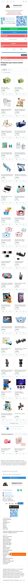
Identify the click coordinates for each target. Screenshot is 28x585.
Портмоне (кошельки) (8, 554)
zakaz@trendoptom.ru (10, 21)
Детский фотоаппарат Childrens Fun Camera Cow (20, 327)
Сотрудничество (6, 522)
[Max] (2, 23)
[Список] (2, 70)
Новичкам (5, 527)
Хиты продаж (6, 537)
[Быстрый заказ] (6, 94)
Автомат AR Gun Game (20, 413)
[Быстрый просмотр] (10, 94)
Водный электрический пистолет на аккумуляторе (21, 175)
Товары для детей (7, 544)
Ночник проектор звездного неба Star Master (19, 392)
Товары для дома (7, 540)
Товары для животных (8, 558)
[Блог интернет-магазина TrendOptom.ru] (23, 1)
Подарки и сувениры (7, 550)
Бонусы (4, 524)
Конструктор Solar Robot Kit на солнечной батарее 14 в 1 (6, 414)
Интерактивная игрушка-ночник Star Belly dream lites (20, 305)
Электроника (6, 551)
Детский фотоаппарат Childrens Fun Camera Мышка (20, 218)
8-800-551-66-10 (10, 18)
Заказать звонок (14, 28)
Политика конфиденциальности (10, 532)
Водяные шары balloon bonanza (6, 392)
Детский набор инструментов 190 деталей (5, 88)
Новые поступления (7, 536)
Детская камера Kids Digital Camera (6, 349)
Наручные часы (6, 559)
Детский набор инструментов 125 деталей (19, 88)
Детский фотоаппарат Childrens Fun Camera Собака (20, 240)
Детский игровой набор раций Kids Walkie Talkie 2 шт (7, 153)
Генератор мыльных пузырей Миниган (19, 262)
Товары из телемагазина (8, 561)
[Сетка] (4, 70)
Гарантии (5, 520)
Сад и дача (5, 563)
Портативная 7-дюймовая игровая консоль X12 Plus (7, 284)
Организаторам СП (7, 519)
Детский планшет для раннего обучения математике (6, 262)
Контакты (5, 523)
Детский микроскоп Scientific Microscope (5, 305)
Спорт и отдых (6, 548)
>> (20, 428)
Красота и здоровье (7, 539)
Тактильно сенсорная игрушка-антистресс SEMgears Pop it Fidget (20, 197)
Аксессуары (5, 552)
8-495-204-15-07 (10, 19)
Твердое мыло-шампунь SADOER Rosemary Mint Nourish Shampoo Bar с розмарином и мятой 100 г (20, 449)
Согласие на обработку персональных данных (13, 531)
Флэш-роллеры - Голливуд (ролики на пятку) (21, 349)
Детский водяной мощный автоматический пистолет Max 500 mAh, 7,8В (7, 175)
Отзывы (4, 526)
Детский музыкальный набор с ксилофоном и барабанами (20, 110)
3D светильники (6, 562)
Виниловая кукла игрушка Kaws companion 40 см (7, 371)
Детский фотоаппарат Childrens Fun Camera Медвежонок (6, 218)
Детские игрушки (7, 541)
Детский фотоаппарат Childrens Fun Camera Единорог (6, 240)
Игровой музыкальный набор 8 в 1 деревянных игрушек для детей (6, 132)
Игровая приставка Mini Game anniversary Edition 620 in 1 (6, 327)
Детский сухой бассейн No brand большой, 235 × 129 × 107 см (20, 132)
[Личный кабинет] (26, 1)
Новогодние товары (7, 543)
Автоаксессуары (6, 547)
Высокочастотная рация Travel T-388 (20, 284)
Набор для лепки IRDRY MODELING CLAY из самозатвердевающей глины (6, 110)
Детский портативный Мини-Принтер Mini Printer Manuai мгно (20, 153)
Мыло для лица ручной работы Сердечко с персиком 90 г (6, 449)
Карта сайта (5, 529)
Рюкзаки (5, 555)
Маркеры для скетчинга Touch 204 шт (6, 197)
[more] (12, 94)
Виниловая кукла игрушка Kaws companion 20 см (21, 371)
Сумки (4, 556)
